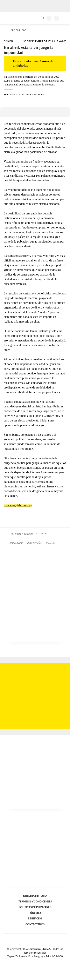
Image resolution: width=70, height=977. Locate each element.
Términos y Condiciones (35, 902)
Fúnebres (35, 913)
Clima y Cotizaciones (36, 18)
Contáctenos (35, 924)
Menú (64, 18)
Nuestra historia (35, 896)
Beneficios (35, 918)
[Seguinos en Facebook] (29, 961)
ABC (10, 17)
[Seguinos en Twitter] (33, 961)
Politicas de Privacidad (35, 907)
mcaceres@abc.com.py (18, 505)
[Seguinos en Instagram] (41, 961)
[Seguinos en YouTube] (37, 961)
